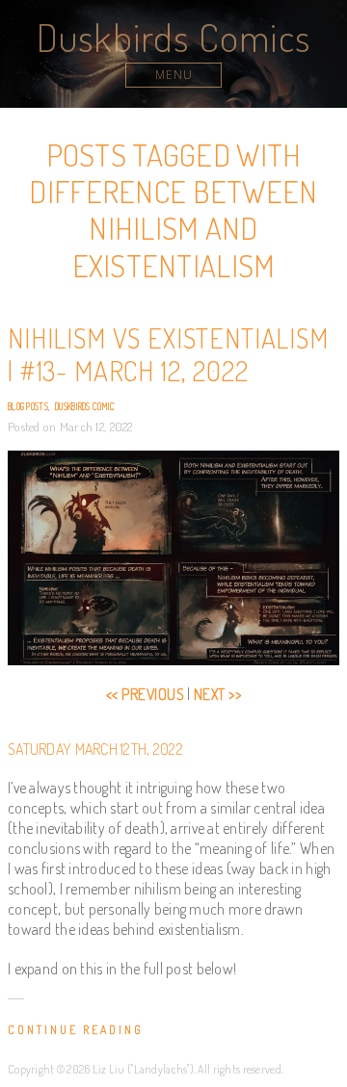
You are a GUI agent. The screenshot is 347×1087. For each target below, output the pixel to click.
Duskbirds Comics (173, 37)
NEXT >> (217, 694)
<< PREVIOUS (145, 694)
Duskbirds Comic (85, 406)
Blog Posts (28, 406)
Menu (174, 74)
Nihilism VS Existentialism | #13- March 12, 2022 (168, 354)
